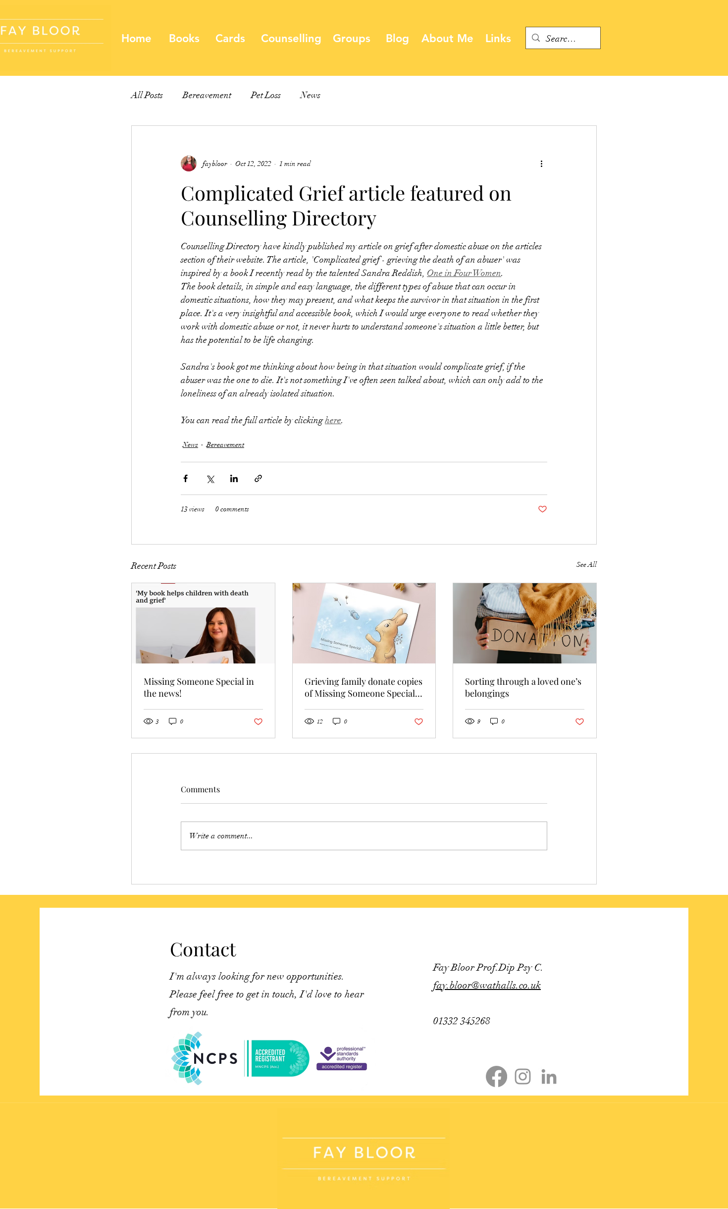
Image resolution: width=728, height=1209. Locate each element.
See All (586, 564)
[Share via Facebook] (185, 478)
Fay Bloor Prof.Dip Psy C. (488, 967)
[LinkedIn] (549, 1076)
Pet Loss (266, 95)
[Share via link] (258, 478)
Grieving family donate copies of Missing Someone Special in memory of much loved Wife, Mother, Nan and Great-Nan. (363, 687)
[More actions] (541, 163)
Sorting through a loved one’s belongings (523, 687)
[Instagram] (522, 1076)
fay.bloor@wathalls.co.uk (487, 985)
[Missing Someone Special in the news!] (203, 623)
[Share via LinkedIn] (234, 478)
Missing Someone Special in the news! (199, 687)
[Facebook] (496, 1076)
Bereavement (207, 95)
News (310, 95)
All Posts (147, 95)
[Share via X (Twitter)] (209, 478)
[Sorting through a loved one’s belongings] (524, 623)
